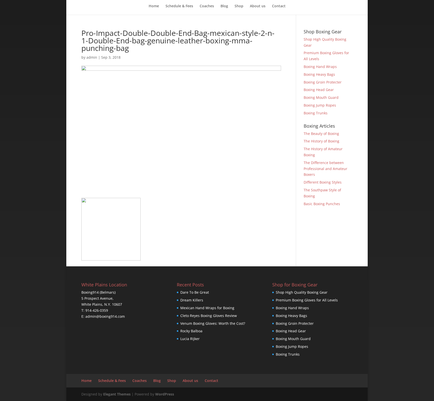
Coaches (207, 6)
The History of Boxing (321, 141)
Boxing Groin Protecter (323, 82)
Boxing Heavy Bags (319, 74)
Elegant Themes (117, 394)
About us (257, 6)
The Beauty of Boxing (321, 133)
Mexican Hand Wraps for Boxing (207, 307)
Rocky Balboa (191, 331)
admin (91, 57)
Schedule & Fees (179, 6)
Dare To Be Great (194, 292)
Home (154, 6)
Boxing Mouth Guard (321, 97)
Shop (239, 6)
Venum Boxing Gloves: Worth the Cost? (212, 323)
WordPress (164, 394)
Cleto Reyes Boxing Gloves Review (208, 315)
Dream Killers (191, 300)
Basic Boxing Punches (322, 203)
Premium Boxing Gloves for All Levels (307, 300)
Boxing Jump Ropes (320, 105)
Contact (279, 6)
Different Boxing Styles (323, 182)
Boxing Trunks (316, 113)
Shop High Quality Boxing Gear (302, 292)
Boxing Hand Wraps (320, 66)
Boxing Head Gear (319, 89)
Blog (224, 6)
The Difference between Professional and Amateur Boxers (325, 168)
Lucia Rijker (190, 338)
